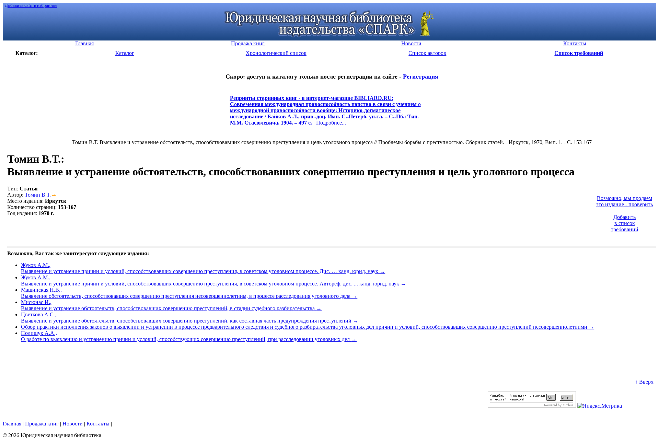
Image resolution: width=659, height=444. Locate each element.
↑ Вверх (644, 382)
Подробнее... (325, 113)
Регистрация (420, 76)
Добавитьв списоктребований (624, 223)
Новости (72, 424)
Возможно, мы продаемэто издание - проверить (624, 201)
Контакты (97, 424)
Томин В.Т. (38, 195)
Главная (12, 424)
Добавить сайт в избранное (31, 5)
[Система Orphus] (532, 406)
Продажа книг (42, 424)
